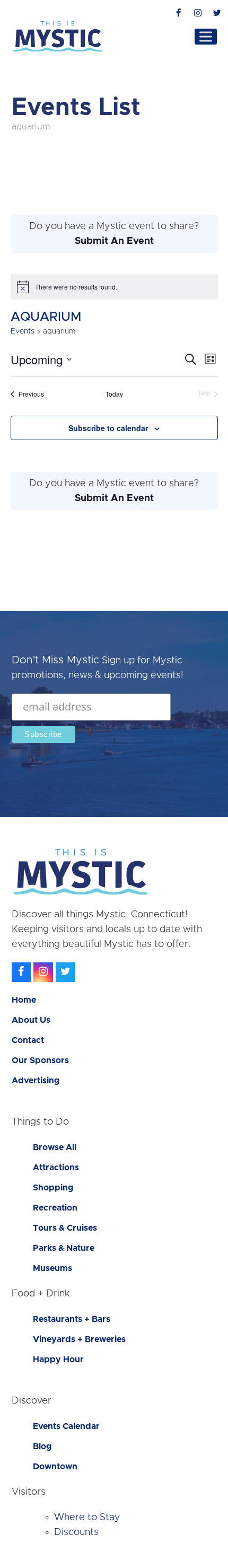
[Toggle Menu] (205, 36)
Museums (52, 1268)
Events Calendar (66, 1426)
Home (24, 1000)
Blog (42, 1446)
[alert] (114, 287)
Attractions (56, 1167)
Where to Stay (87, 1517)
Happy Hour (58, 1359)
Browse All (54, 1147)
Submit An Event (114, 241)
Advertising (35, 1080)
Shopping (53, 1187)
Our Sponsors (40, 1060)
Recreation (55, 1208)
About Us (31, 1020)
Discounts (76, 1532)
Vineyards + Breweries (79, 1339)
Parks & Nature (63, 1248)
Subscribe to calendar (108, 428)
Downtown (55, 1466)
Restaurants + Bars (71, 1319)
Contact (28, 1040)
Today (114, 394)
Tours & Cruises (65, 1228)
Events (22, 331)
